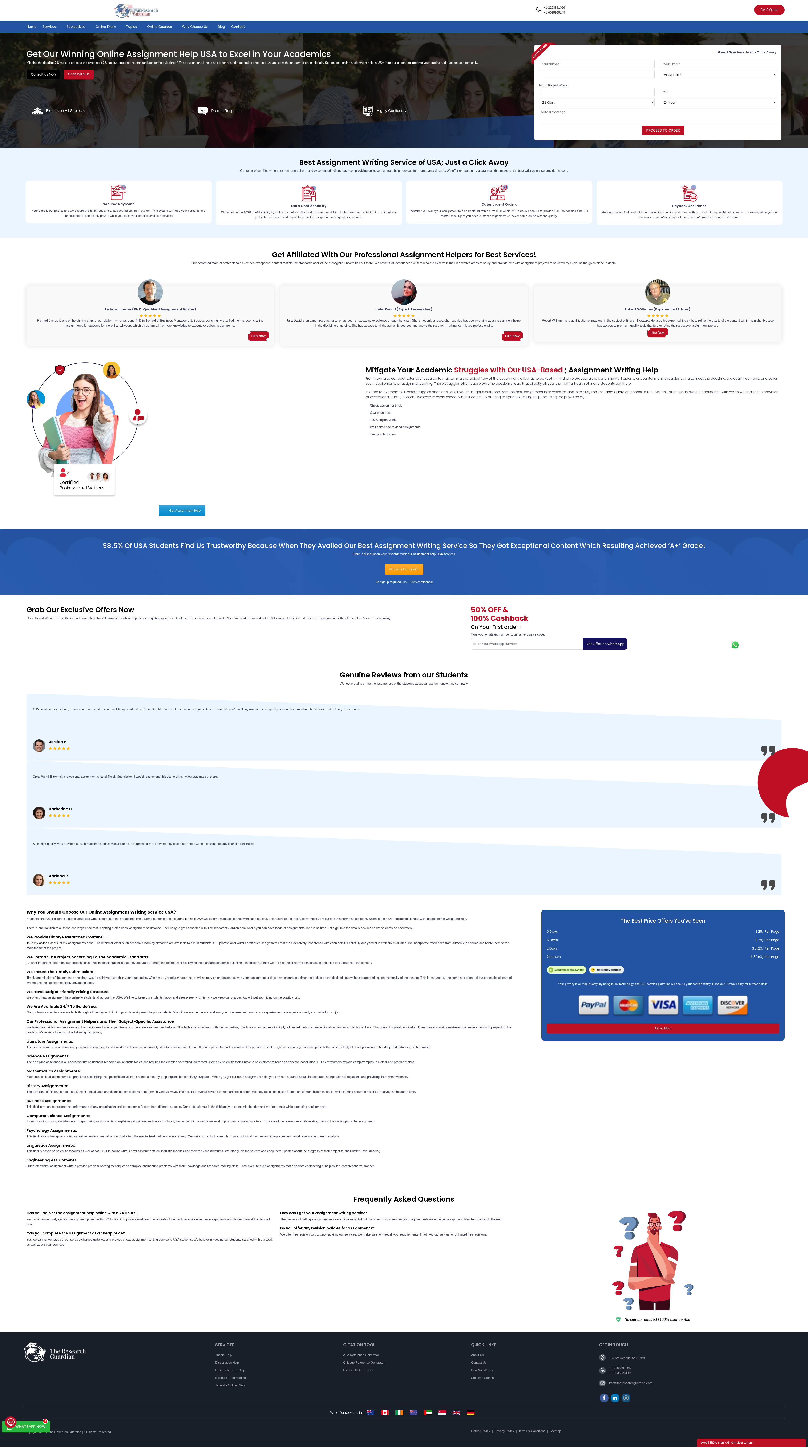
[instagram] (626, 1398)
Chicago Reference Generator (363, 1362)
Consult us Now (43, 74)
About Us (477, 1355)
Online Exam (106, 26)
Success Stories (482, 1377)
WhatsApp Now (30, 1425)
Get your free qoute (404, 569)
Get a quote (769, 10)
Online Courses (159, 26)
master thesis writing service (196, 977)
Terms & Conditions (531, 1431)
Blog (221, 26)
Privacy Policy (504, 1431)
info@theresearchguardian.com (630, 1383)
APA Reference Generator (361, 1355)
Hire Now (258, 336)
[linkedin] (615, 1398)
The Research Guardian (610, 392)
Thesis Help (223, 1355)
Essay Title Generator (358, 1370)
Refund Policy (480, 1431)
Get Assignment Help (185, 510)
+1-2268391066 (554, 7)
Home (31, 26)
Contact (238, 26)
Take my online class (41, 943)
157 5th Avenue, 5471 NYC (627, 1358)
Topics (131, 26)
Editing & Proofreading (230, 1377)
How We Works (482, 1370)
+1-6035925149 (554, 12)
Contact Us (479, 1362)
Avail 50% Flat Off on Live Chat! (727, 1442)
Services (50, 26)
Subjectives (76, 26)
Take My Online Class (230, 1385)
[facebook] (604, 1398)
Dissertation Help (227, 1362)
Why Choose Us (195, 26)
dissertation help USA (188, 918)
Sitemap (555, 1431)
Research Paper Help (230, 1370)
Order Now (663, 1028)
